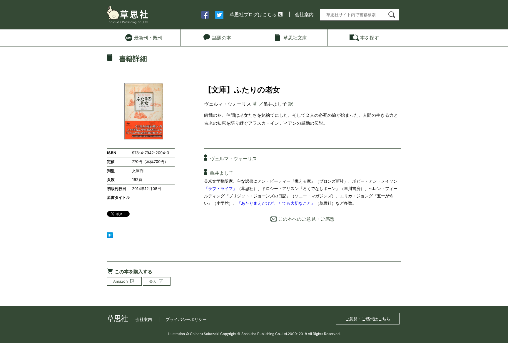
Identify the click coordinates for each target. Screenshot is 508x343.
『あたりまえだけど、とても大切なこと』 (276, 203)
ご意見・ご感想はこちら (367, 318)
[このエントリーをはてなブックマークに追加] (110, 235)
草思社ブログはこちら (253, 14)
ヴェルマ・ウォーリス (227, 104)
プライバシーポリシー (186, 319)
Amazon (120, 281)
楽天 (153, 281)
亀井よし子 (275, 104)
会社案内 (304, 14)
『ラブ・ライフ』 (220, 188)
